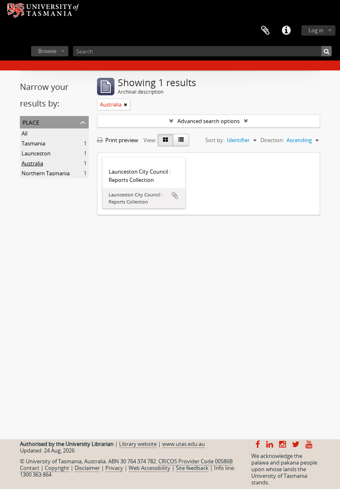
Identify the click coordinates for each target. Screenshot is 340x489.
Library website (138, 444)
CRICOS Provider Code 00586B (195, 461)
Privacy (114, 468)
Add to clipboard (175, 195)
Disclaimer (87, 468)
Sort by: (214, 140)
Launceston (36, 153)
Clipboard (265, 30)
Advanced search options (208, 121)
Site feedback (192, 468)
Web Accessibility (149, 468)
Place (30, 121)
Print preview (121, 140)
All (24, 133)
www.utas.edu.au (183, 444)
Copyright (57, 468)
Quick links (286, 30)
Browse (47, 51)
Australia (32, 163)
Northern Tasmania (46, 173)
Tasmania (33, 143)
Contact (29, 468)
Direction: (272, 140)
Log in (315, 30)
